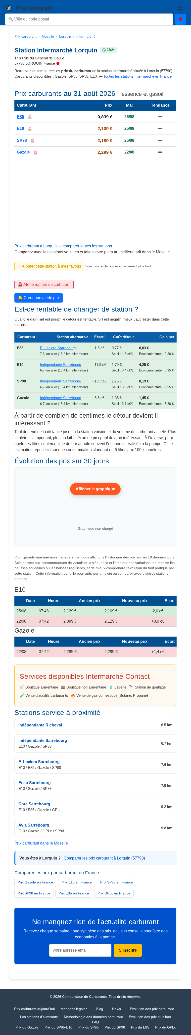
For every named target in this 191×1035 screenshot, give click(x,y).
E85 (20, 117)
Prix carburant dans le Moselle (41, 843)
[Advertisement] (95, 207)
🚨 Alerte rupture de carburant (44, 284)
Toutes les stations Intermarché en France (137, 76)
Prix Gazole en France (35, 882)
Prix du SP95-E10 (58, 1027)
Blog (99, 1009)
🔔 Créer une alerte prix (39, 298)
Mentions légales (74, 1009)
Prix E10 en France (76, 882)
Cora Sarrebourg (34, 804)
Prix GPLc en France (113, 893)
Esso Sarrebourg (34, 783)
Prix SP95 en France (116, 882)
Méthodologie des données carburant (93, 1017)
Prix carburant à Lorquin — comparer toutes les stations (63, 246)
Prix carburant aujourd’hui (34, 1009)
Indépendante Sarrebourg (60, 364)
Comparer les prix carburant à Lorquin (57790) (104, 858)
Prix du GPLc (165, 1027)
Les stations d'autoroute (39, 1017)
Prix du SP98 (115, 1027)
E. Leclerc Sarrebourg (58, 348)
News (116, 1009)
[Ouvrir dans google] (58, 63)
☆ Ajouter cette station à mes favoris (49, 266)
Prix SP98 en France (34, 893)
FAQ (95, 1022)
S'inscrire (128, 950)
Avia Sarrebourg (33, 825)
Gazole (23, 152)
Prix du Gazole (27, 1027)
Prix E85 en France (74, 893)
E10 (20, 128)
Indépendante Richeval (40, 725)
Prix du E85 (140, 1027)
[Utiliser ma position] (180, 19)
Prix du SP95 (88, 1027)
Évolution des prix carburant (152, 1009)
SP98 (22, 140)
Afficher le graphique (95, 489)
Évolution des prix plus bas (150, 1017)
